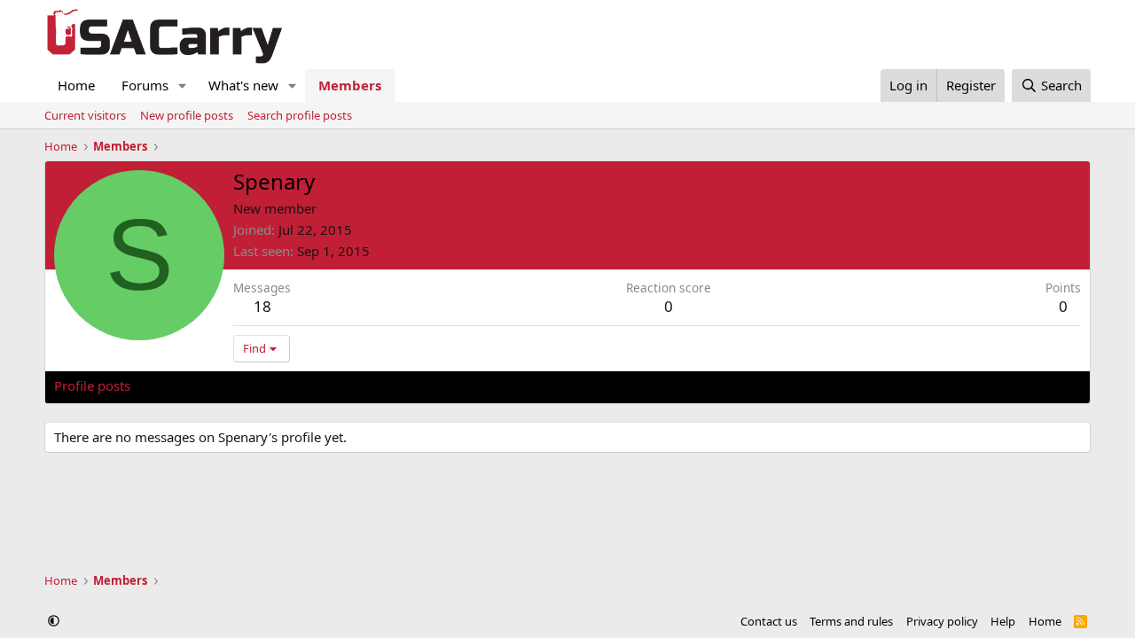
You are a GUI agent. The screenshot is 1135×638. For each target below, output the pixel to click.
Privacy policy (942, 621)
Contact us (768, 621)
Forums (144, 85)
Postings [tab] (275, 385)
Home (76, 85)
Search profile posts (299, 115)
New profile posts (186, 115)
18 (262, 306)
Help (1002, 621)
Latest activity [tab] (189, 385)
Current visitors (85, 115)
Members (349, 85)
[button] (182, 85)
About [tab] (337, 385)
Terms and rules (851, 621)
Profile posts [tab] (92, 385)
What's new (243, 85)
